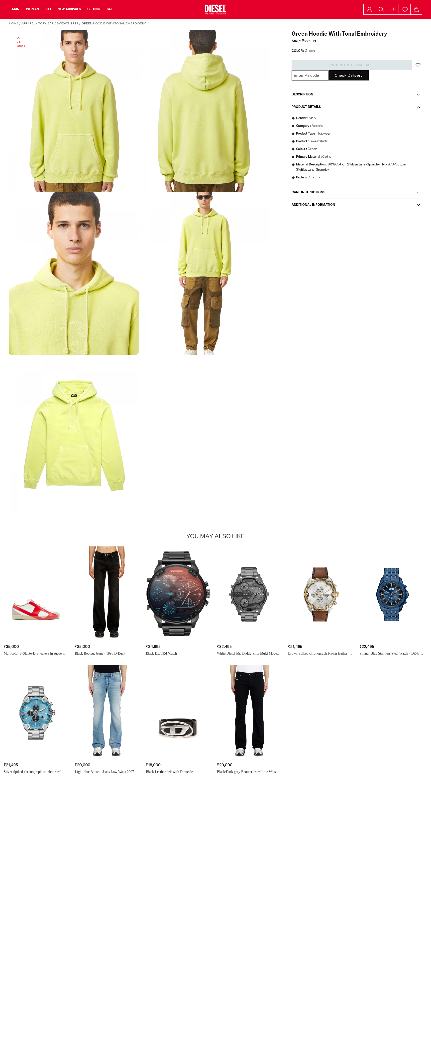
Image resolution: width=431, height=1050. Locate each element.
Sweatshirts (67, 23)
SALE (110, 9)
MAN (15, 9)
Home (13, 23)
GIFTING (93, 9)
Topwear (46, 23)
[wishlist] (405, 9)
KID (48, 9)
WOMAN (32, 9)
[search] (381, 9)
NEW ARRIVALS (69, 9)
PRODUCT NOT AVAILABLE (351, 65)
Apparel (28, 23)
